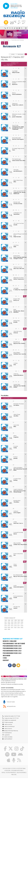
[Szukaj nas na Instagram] (16, 746)
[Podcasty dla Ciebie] (13, 758)
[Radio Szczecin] (14, 14)
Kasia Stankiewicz (17, 94)
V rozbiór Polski (17, 478)
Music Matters (17, 352)
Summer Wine (17, 384)
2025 (5, 629)
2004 (15, 622)
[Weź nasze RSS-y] (19, 758)
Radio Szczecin (6, 40)
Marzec (14, 92)
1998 (15, 620)
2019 (5, 627)
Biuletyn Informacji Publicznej (11, 730)
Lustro (15, 585)
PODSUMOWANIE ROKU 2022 (12, 653)
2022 (15, 627)
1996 (9, 620)
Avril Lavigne (17, 512)
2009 (12, 624)
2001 (5, 622)
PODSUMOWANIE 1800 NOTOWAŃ (14, 643)
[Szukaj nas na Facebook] (5, 746)
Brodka (15, 322)
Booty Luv (16, 300)
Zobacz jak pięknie (18, 467)
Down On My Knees (18, 553)
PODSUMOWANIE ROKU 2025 (12, 646)
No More (16, 456)
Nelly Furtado (15, 72)
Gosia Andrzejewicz (19, 587)
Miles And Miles (17, 543)
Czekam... (16, 363)
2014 (9, 625)
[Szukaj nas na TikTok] (22, 746)
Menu (25, 28)
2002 (9, 622)
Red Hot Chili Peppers (18, 139)
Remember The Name (19, 403)
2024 (22, 627)
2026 (9, 629)
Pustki (15, 597)
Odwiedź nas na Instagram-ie (12, 28)
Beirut (15, 533)
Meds (15, 309)
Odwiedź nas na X (10, 28)
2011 (18, 624)
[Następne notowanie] (6, 43)
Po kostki (16, 446)
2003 (12, 622)
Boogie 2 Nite (17, 298)
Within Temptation (19, 279)
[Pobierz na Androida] (20, 752)
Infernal (16, 332)
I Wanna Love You (18, 267)
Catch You (16, 373)
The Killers (16, 502)
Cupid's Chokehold (18, 489)
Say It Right (14, 71)
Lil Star (15, 521)
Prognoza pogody (8, 722)
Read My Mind (17, 500)
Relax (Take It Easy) (18, 180)
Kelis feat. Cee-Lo (18, 523)
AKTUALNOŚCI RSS (11, 706)
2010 (15, 624)
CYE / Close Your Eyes (19, 223)
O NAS (5, 658)
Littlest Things (17, 414)
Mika (15, 181)
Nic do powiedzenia (18, 596)
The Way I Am (17, 606)
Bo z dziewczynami (18, 574)
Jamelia (15, 458)
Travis (15, 565)
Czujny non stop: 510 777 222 (11, 718)
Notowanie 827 (12, 46)
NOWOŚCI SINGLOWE (9, 641)
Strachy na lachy (18, 203)
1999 (18, 620)
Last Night (16, 288)
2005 (18, 622)
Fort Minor (16, 405)
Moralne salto (17, 202)
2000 (22, 620)
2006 (22, 622)
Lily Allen (16, 416)
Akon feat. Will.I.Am (19, 268)
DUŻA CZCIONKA (8, 737)
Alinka (15, 435)
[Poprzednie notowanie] (2, 43)
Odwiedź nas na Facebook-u (7, 28)
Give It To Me (15, 125)
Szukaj (21, 28)
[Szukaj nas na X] (10, 746)
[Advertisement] (14, 794)
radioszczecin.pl (8, 724)
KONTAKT (6, 660)
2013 (5, 625)
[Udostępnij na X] (14, 665)
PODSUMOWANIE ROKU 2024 (12, 648)
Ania (15, 364)
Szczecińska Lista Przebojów (17, 40)
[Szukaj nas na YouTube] (13, 752)
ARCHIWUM (6, 655)
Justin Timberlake (17, 116)
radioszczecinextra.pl (9, 726)
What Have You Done (19, 277)
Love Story (16, 245)
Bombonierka (17, 255)
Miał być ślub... (17, 320)
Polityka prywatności (11, 772)
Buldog (15, 480)
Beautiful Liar (17, 342)
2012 (22, 624)
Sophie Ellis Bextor (18, 375)
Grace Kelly (16, 425)
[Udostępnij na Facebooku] (10, 665)
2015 (12, 625)
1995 (5, 620)
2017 (18, 625)
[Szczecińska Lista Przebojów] (14, 34)
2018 (22, 625)
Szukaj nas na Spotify (17, 28)
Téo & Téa (16, 169)
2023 (18, 627)
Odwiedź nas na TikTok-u (14, 28)
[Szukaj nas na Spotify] (7, 752)
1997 (12, 620)
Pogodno (16, 437)
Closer (15, 564)
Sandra (15, 608)
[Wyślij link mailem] (18, 665)
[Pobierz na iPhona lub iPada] (8, 758)
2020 (9, 627)
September (17, 214)
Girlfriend (16, 511)
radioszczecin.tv (8, 728)
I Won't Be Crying (18, 331)
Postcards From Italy (18, 532)
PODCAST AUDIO (11, 701)
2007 (5, 624)
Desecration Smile (16, 137)
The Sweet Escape (16, 159)
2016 (15, 625)
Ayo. (15, 555)
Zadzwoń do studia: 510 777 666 (12, 716)
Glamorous (15, 103)
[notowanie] (14, 676)
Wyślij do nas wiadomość (19, 28)
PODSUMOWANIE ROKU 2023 (12, 651)
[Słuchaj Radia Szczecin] (6, 6)
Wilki (15, 246)
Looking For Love (18, 212)
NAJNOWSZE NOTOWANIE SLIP (12, 639)
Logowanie (7, 734)
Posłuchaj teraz (8, 732)
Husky (15, 447)
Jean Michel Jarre (18, 171)
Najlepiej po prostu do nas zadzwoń (5, 28)
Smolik (15, 224)
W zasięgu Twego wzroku (18, 148)
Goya (13, 150)
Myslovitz (14, 84)
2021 (12, 627)
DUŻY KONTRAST (8, 739)
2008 (9, 624)
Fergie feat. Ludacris (17, 105)
